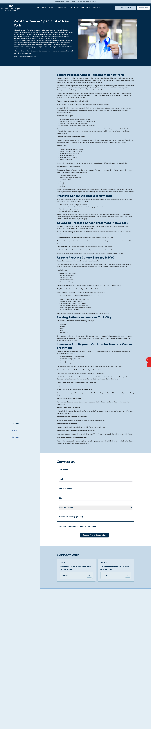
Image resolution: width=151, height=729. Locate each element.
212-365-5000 (127, 8)
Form (14, 430)
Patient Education (77, 8)
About (44, 8)
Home (37, 8)
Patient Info (62, 8)
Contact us (97, 8)
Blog (88, 8)
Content (15, 424)
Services (52, 8)
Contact (15, 437)
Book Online (143, 8)
